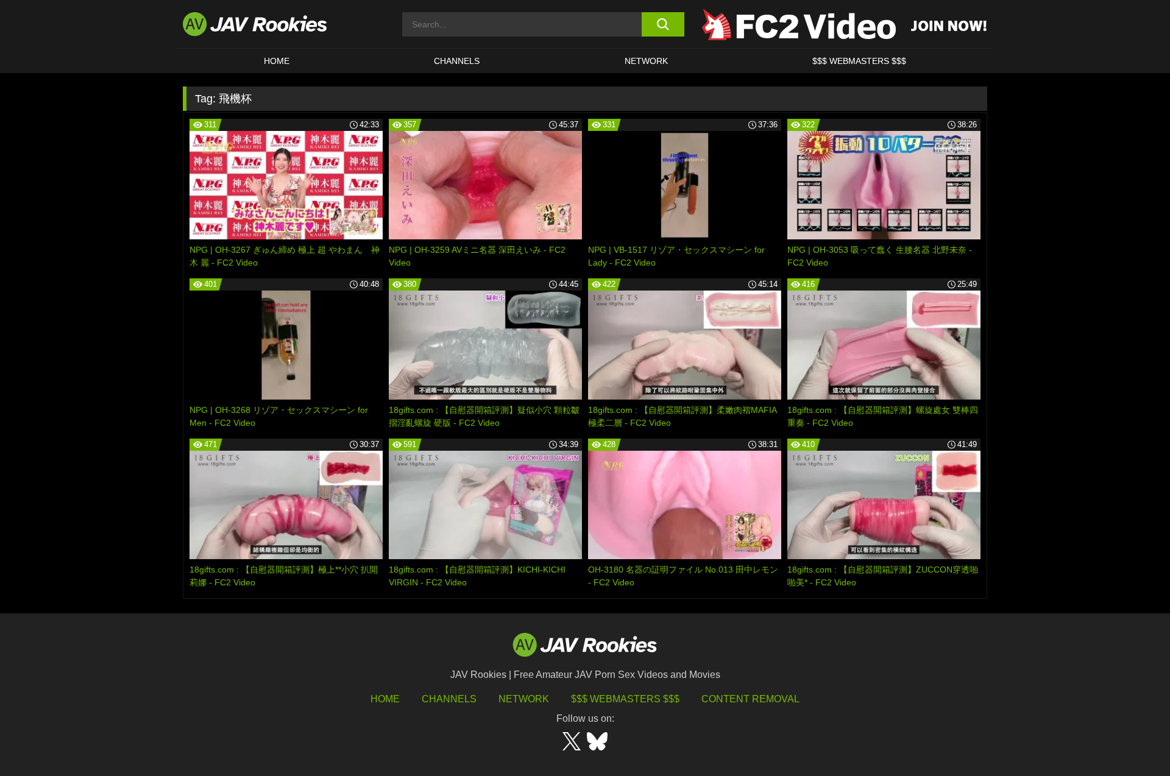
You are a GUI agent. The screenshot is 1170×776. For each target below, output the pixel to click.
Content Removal (750, 699)
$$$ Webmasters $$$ (625, 699)
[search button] (663, 24)
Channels (457, 61)
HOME (276, 61)
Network (646, 61)
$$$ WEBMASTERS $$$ (859, 61)
